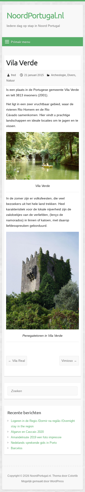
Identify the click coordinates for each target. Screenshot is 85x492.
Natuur (10, 80)
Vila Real (16, 360)
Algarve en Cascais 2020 (27, 431)
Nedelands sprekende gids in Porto (34, 442)
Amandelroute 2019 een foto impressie (36, 437)
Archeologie (58, 75)
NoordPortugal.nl (35, 15)
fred (13, 75)
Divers (71, 75)
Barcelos (16, 448)
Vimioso (69, 360)
